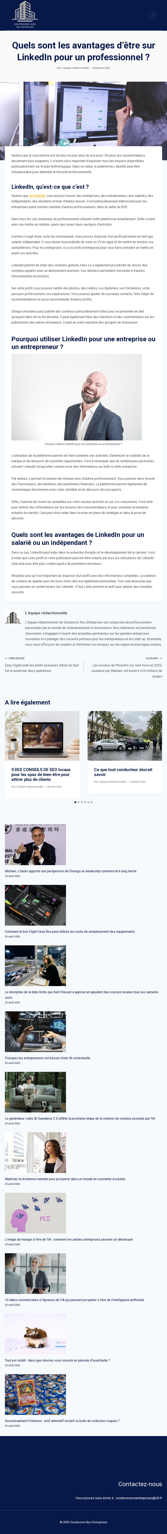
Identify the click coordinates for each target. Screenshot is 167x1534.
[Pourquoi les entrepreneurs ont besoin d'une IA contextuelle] (83, 1031)
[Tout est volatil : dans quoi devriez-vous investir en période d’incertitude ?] (83, 1334)
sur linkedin (37, 196)
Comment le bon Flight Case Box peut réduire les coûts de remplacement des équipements (70, 932)
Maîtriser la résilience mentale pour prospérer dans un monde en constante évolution (65, 1179)
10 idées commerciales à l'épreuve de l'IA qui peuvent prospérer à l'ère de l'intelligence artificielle (74, 1300)
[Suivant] (155, 755)
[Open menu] (153, 15)
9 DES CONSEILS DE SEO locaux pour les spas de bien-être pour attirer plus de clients (40, 774)
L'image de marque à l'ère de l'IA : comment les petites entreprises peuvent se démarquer (69, 1239)
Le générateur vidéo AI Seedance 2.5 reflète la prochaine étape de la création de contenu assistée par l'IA (80, 1118)
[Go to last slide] (11, 755)
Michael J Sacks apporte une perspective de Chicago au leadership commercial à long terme (70, 871)
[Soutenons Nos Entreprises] (25, 15)
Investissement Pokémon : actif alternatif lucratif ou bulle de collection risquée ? (62, 1421)
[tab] (75, 802)
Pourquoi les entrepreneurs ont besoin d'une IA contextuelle (47, 1058)
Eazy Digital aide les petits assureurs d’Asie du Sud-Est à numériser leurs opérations (42, 665)
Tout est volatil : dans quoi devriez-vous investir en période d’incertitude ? (57, 1360)
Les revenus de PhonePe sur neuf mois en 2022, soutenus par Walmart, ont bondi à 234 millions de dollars (126, 667)
